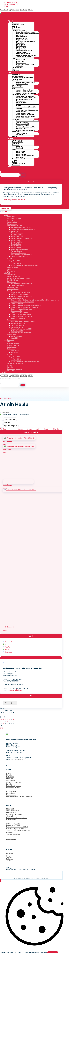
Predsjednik (10, 809)
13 (7, 719)
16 (13, 719)
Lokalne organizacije (13, 788)
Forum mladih (11, 791)
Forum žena (10, 793)
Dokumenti (10, 777)
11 (3, 719)
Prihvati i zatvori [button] (52, 952)
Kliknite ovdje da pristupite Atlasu (14, 200)
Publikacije (9, 778)
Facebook (8, 642)
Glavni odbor (10, 816)
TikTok (8, 861)
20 (7, 721)
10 (1, 719)
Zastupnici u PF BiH (13, 825)
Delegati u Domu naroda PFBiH (17, 827)
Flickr (7, 649)
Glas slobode (10, 780)
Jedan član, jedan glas (13, 782)
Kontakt (9, 784)
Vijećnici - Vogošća (10, 426)
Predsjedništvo (11, 812)
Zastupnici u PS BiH (13, 823)
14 (9, 719)
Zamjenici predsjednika (14, 814)
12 (5, 719)
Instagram (8, 652)
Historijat (9, 775)
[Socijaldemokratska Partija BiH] (3, 13)
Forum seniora (11, 795)
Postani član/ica (11, 839)
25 (3, 723)
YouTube (8, 647)
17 (1, 721)
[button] (4, 10)
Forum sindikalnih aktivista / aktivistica (19, 797)
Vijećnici (7, 422)
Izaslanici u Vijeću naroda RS (16, 829)
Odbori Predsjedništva (13, 786)
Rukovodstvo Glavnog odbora (16, 818)
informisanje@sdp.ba (15, 690)
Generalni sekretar (12, 810)
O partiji (8, 773)
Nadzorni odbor (11, 820)
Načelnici (9, 832)
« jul (1, 728)
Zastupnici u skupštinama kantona (18, 830)
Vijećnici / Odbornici (13, 834)
